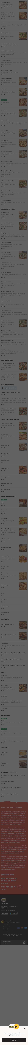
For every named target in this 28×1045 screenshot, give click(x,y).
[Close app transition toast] (24, 1028)
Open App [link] (14, 1040)
